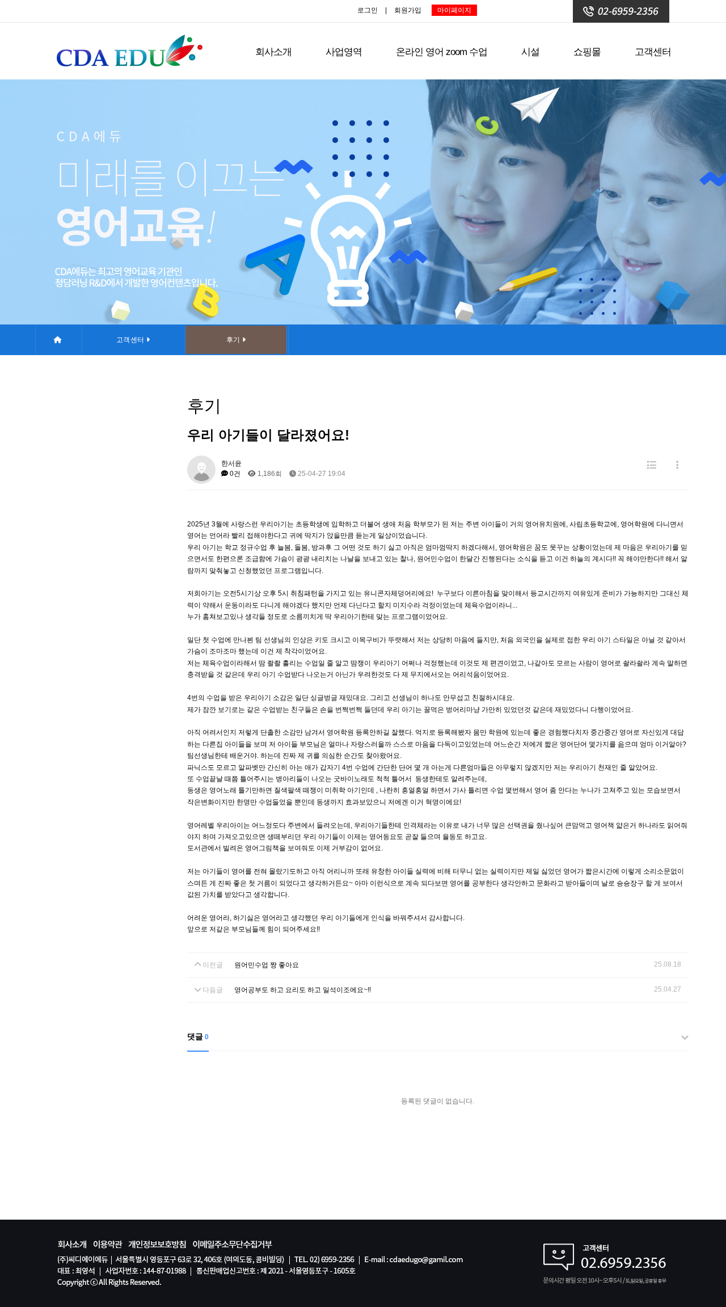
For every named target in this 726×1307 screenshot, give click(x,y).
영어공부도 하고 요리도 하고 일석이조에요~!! (302, 990)
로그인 (367, 10)
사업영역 (344, 52)
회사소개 (273, 52)
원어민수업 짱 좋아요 (266, 965)
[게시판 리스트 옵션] (677, 465)
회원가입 (407, 10)
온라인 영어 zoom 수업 (441, 52)
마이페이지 (454, 10)
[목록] (651, 465)
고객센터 (653, 52)
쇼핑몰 (587, 52)
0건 (234, 474)
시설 (530, 52)
